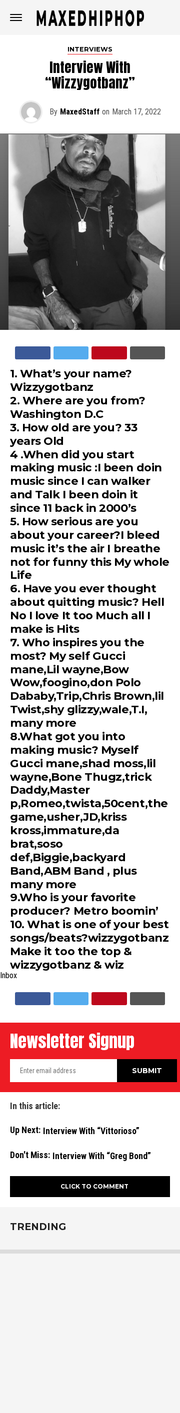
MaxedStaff (80, 111)
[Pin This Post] (109, 352)
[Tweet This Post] (71, 352)
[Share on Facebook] (32, 352)
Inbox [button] (8, 976)
